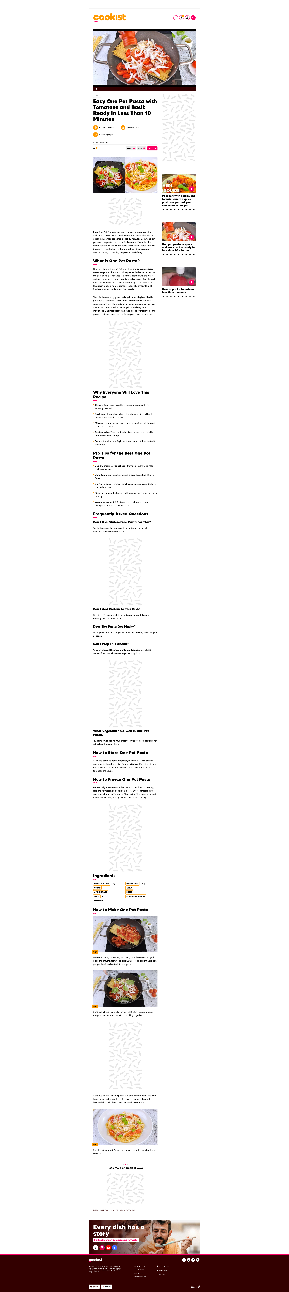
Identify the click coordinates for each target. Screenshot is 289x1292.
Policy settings (140, 1277)
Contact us (138, 1273)
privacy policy (139, 1266)
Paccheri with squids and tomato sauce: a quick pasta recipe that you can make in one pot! (178, 200)
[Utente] (187, 17)
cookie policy (139, 1270)
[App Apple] (94, 1287)
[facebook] (114, 1247)
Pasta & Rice (130, 1210)
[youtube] (108, 1247)
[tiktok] (95, 1247)
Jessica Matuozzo (101, 142)
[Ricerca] (175, 17)
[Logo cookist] (109, 17)
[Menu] (193, 17)
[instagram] (102, 1247)
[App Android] (106, 1287)
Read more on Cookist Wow (125, 1168)
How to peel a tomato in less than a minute (178, 291)
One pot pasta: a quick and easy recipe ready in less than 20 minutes (178, 247)
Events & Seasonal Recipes (102, 1210)
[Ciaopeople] (195, 1286)
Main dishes (119, 1210)
